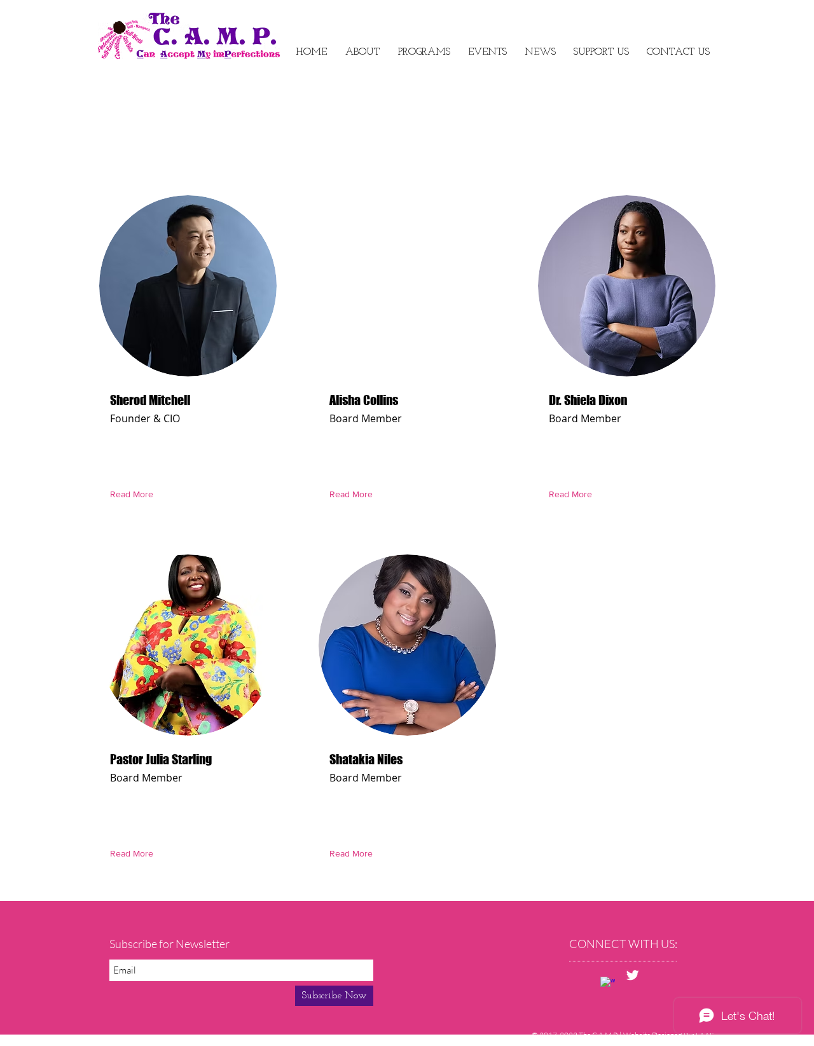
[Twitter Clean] (632, 975)
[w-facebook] (607, 984)
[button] (487, 52)
